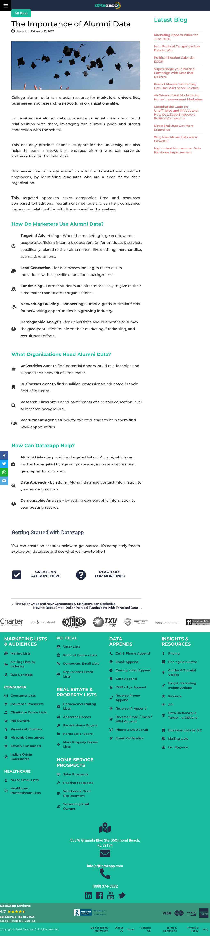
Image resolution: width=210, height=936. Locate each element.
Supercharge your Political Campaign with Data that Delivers (174, 73)
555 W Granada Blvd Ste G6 (92, 840)
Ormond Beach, (127, 840)
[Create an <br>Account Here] (16, 575)
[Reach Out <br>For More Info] (81, 575)
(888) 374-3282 (105, 886)
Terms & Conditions (170, 929)
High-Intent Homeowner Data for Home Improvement (177, 150)
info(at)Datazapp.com (105, 866)
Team (130, 929)
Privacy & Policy (192, 929)
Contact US (146, 929)
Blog (24, 13)
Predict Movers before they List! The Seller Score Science (176, 86)
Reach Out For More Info (110, 574)
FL (99, 845)
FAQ (205, 929)
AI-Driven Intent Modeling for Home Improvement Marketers (178, 97)
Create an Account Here (45, 574)
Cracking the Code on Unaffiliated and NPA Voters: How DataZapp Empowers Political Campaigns (176, 112)
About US (119, 929)
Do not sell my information (99, 929)
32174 (107, 845)
